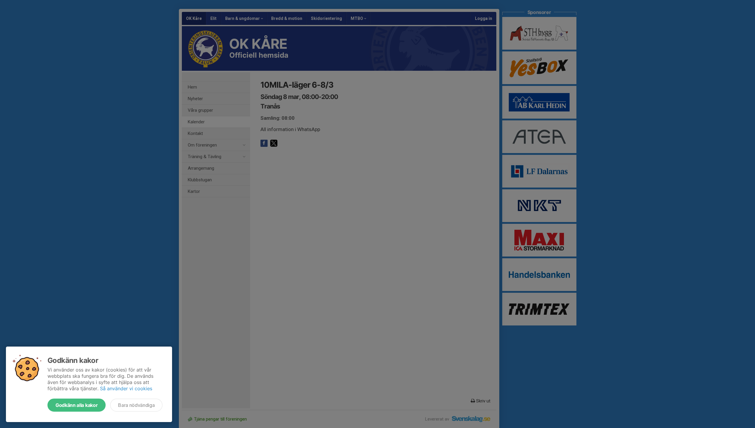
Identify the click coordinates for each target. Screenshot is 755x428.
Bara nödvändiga (136, 405)
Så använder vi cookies (126, 388)
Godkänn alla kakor (76, 405)
